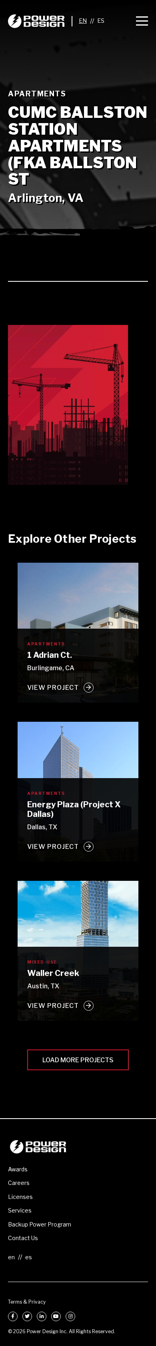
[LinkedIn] (41, 1316)
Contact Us (23, 1237)
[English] (83, 21)
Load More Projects (78, 1060)
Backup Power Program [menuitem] (39, 1224)
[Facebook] (13, 1316)
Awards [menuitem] (18, 1169)
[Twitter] (27, 1316)
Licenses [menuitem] (20, 1196)
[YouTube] (56, 1316)
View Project (53, 687)
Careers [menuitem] (19, 1182)
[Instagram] (70, 1316)
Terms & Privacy (27, 1302)
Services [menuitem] (20, 1210)
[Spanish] (100, 21)
